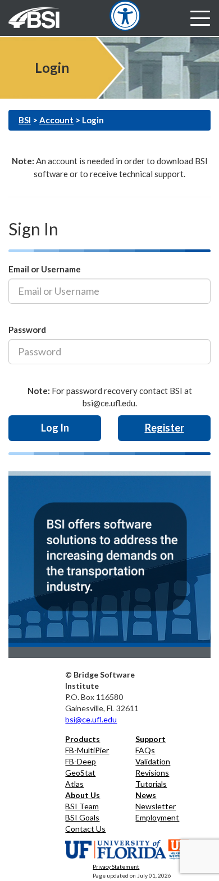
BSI (25, 120)
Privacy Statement (116, 866)
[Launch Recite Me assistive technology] (125, 15)
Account (56, 120)
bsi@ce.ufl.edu (91, 719)
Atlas (74, 784)
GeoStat (80, 772)
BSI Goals (82, 817)
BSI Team (82, 806)
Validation (152, 761)
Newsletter (155, 806)
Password (27, 329)
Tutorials (151, 784)
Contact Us (85, 828)
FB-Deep (80, 761)
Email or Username (44, 269)
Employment (157, 817)
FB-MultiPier (87, 750)
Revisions (152, 772)
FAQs (145, 750)
